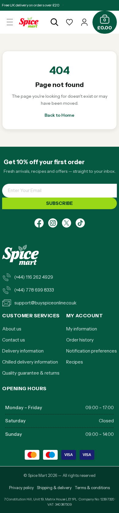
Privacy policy (21, 487)
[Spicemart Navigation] (9, 22)
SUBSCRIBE (59, 203)
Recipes (74, 362)
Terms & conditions (92, 487)
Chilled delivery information (30, 362)
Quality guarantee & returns (31, 373)
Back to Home (59, 115)
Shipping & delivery (54, 487)
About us (11, 329)
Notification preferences (91, 351)
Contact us (13, 340)
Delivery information (23, 351)
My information (81, 329)
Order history (80, 340)
